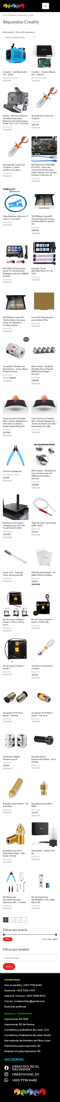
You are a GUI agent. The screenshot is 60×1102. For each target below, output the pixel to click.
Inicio (5, 15)
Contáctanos (12, 979)
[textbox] (31, 958)
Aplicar (9, 966)
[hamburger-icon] (45, 6)
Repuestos (12, 15)
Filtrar (8, 939)
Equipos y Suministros (18, 1013)
